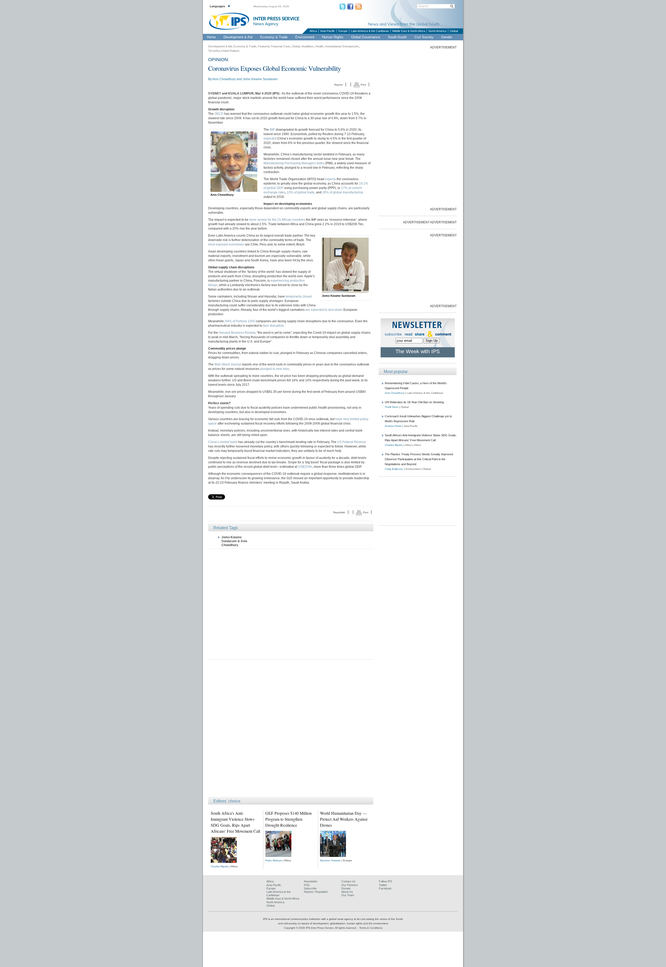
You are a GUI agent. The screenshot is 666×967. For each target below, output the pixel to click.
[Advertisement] (290, 603)
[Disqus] (290, 731)
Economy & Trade (273, 37)
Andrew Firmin (393, 426)
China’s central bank (222, 442)
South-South (397, 37)
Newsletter (310, 881)
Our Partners (349, 885)
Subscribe (310, 888)
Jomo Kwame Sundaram (260, 79)
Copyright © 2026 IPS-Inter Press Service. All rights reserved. (321, 927)
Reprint (338, 84)
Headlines (307, 46)
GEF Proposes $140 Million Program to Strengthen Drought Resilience (288, 819)
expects (330, 179)
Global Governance (365, 37)
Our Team (347, 895)
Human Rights (332, 37)
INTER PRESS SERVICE (276, 19)
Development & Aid (237, 37)
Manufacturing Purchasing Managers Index (294, 163)
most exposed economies (226, 244)
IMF (272, 129)
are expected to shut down (324, 310)
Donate (345, 888)
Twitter (383, 885)
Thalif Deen (392, 407)
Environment (304, 37)
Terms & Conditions (370, 927)
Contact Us (348, 881)
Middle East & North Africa (408, 31)
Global (454, 31)
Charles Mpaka (220, 866)
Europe (343, 31)
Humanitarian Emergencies (342, 46)
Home (211, 37)
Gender (446, 37)
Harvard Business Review (237, 332)
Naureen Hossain (330, 860)
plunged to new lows (274, 369)
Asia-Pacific (327, 31)
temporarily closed (299, 296)
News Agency (266, 24)
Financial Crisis (280, 46)
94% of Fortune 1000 (240, 321)
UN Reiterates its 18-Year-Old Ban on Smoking (414, 402)
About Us (347, 891)
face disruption (273, 325)
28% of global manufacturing (342, 192)
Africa (313, 31)
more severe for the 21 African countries (277, 220)
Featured (263, 46)
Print (363, 84)
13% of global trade (301, 192)
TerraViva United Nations (224, 50)
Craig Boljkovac (394, 468)
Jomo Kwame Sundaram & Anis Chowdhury (234, 541)
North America (437, 31)
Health (319, 46)
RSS (307, 885)
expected (270, 138)
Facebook (385, 888)
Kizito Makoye (273, 860)
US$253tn (305, 467)
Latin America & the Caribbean (370, 31)
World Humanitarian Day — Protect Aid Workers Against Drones (343, 819)
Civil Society (423, 37)
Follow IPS (385, 881)
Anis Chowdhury (224, 79)
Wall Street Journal (227, 364)
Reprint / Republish (316, 891)
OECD (218, 114)
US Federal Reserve (351, 442)
